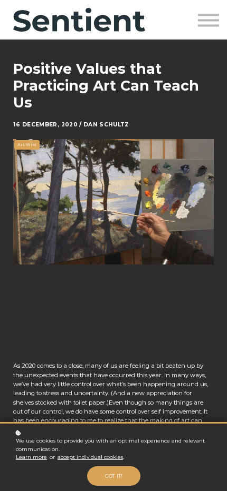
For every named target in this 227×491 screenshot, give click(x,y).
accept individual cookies (90, 457)
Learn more (31, 457)
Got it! (113, 476)
